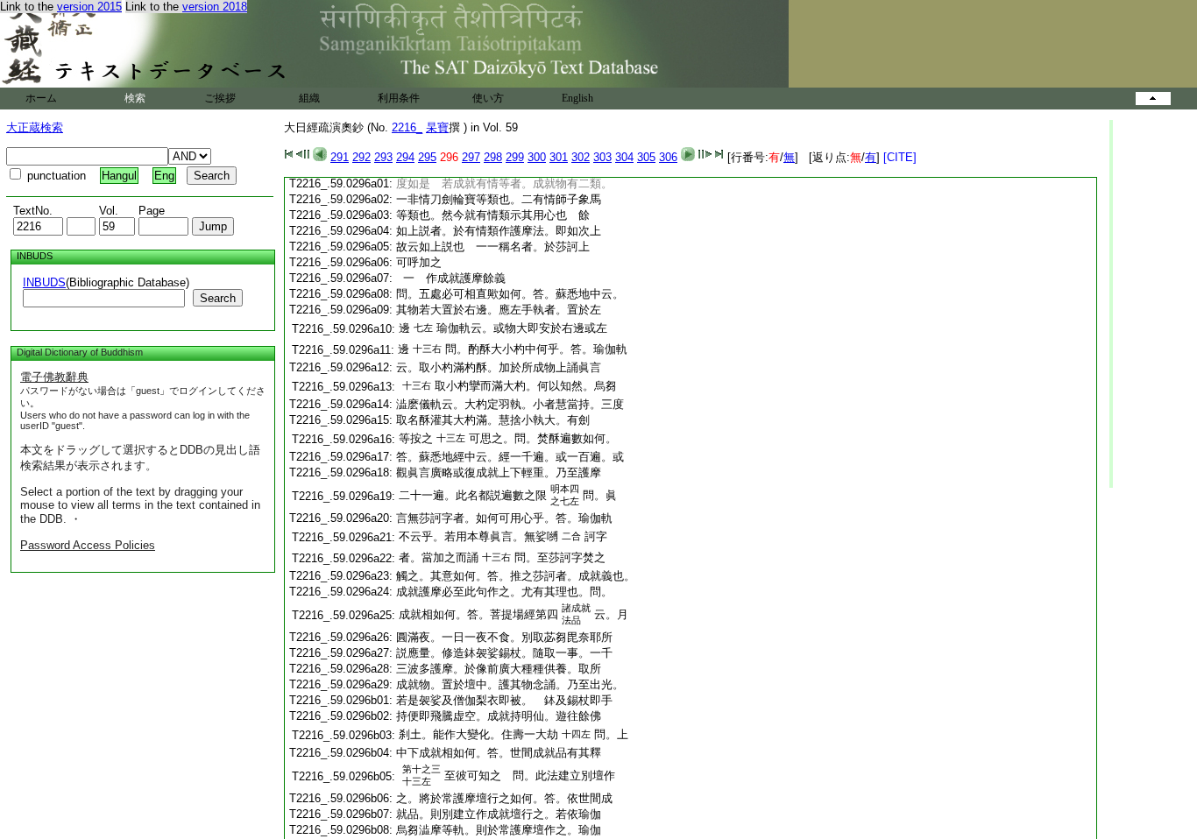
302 (580, 157)
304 (624, 157)
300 (537, 157)
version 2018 (214, 6)
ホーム (41, 98)
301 (558, 157)
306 (668, 157)
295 (427, 157)
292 (361, 157)
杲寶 (437, 127)
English (577, 98)
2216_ (407, 127)
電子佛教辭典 (54, 377)
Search (218, 298)
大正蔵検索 (34, 127)
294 (405, 157)
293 (383, 157)
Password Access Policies (87, 545)
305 (646, 157)
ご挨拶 (220, 98)
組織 (309, 98)
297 (471, 157)
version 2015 (89, 6)
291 (339, 157)
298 (493, 157)
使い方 (488, 98)
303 (602, 157)
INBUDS (44, 282)
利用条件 (399, 98)
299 (515, 157)
